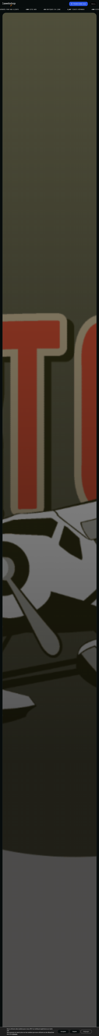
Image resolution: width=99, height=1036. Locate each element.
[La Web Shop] (8, 4)
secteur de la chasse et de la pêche (24, 924)
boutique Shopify (64, 1007)
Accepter (63, 1031)
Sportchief (12, 914)
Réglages (86, 1031)
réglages (14, 1034)
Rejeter (75, 1031)
